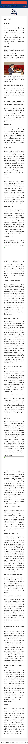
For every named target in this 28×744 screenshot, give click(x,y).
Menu (15, 3)
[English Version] (24, 6)
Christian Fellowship (12, 742)
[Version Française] (26, 6)
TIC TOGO (26, 742)
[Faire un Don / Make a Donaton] (9, 7)
